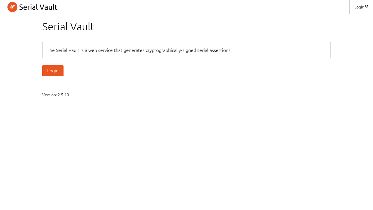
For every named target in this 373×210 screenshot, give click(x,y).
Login (359, 7)
